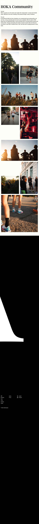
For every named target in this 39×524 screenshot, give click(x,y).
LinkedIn (20, 396)
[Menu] (37, 2)
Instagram (20, 397)
